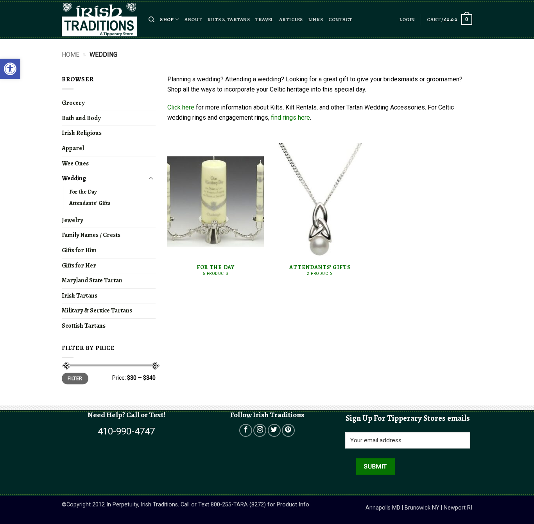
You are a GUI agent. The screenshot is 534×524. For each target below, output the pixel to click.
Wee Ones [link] (75, 163)
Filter (75, 378)
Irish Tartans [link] (79, 295)
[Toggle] (151, 178)
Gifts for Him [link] (79, 250)
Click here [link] (180, 107)
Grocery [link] (73, 103)
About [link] (193, 19)
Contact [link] (340, 19)
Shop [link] (167, 19)
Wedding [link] (74, 178)
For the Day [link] (83, 192)
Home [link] (70, 54)
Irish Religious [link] (82, 133)
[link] (10, 69)
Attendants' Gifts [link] (90, 203)
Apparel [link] (73, 148)
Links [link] (315, 19)
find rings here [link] (290, 117)
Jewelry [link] (72, 220)
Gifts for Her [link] (79, 265)
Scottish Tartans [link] (84, 325)
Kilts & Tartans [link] (228, 19)
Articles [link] (291, 19)
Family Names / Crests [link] (91, 235)
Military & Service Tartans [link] (97, 310)
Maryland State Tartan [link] (92, 280)
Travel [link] (264, 19)
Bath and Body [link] (81, 118)
